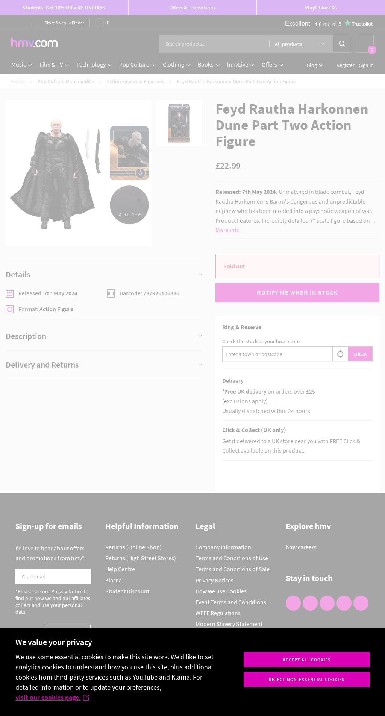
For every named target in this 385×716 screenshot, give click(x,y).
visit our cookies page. (48, 697)
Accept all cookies (307, 660)
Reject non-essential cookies (307, 679)
